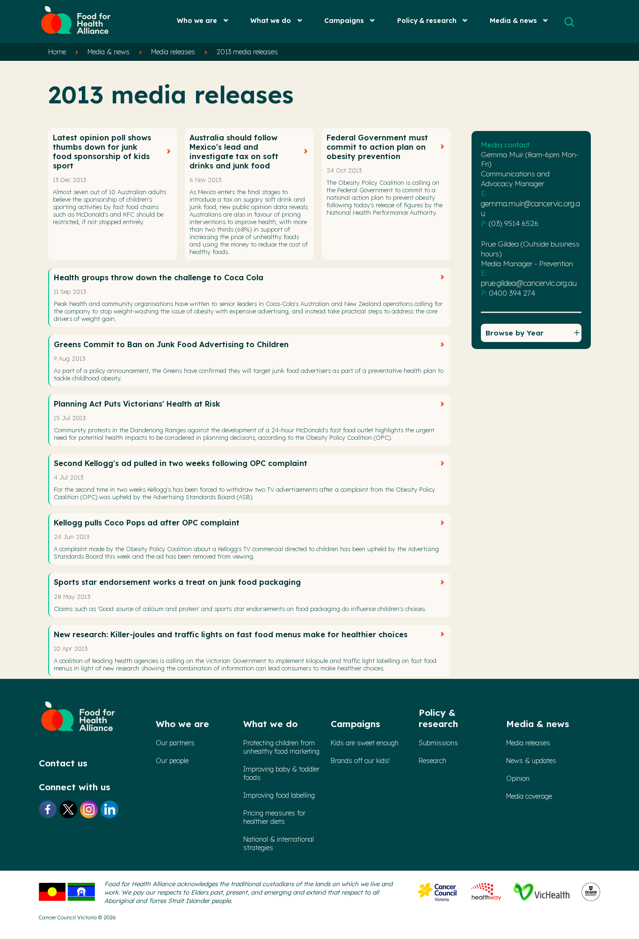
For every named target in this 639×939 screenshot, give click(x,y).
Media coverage (529, 796)
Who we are (197, 20)
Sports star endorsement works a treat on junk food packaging (177, 582)
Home (57, 52)
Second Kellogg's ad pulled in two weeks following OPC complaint (180, 463)
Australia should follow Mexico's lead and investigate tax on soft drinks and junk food (233, 151)
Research (432, 761)
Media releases (173, 52)
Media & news (513, 20)
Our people (172, 761)
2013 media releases (247, 52)
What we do (270, 20)
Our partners (175, 743)
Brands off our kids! (360, 761)
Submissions (438, 743)
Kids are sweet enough (365, 743)
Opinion (518, 778)
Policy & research (427, 20)
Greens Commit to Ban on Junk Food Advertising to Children (171, 344)
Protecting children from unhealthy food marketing (281, 747)
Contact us (63, 763)
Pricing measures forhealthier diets (274, 817)
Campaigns (344, 20)
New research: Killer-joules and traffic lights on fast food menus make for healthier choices (230, 634)
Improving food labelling (279, 795)
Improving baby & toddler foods (281, 773)
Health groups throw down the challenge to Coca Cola (158, 277)
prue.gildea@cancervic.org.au (529, 283)
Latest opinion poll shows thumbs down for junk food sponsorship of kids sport (102, 151)
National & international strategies (278, 843)
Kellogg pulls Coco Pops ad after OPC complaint (147, 522)
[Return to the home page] (76, 37)
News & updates (531, 761)
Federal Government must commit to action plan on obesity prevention (377, 147)
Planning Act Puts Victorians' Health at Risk (137, 403)
